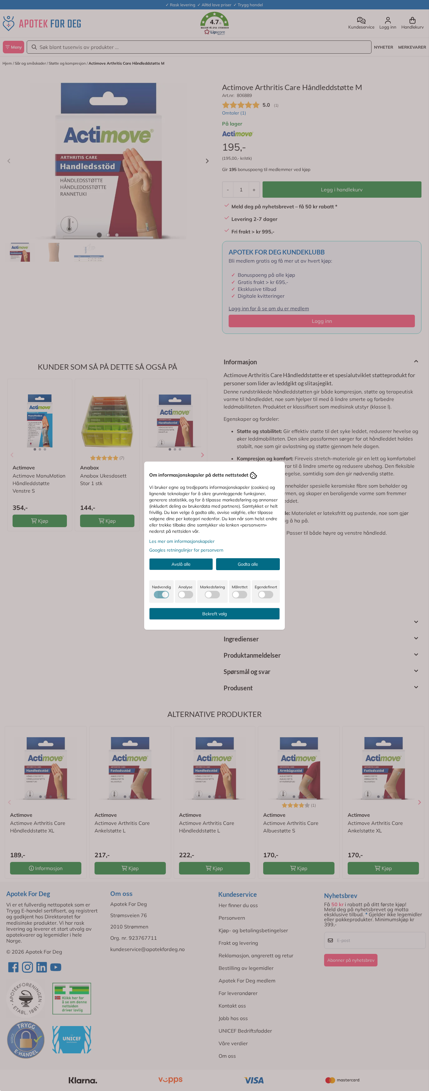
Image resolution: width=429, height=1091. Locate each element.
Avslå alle (181, 564)
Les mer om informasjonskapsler (182, 541)
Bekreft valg (214, 614)
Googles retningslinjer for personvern (186, 550)
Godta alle (248, 564)
